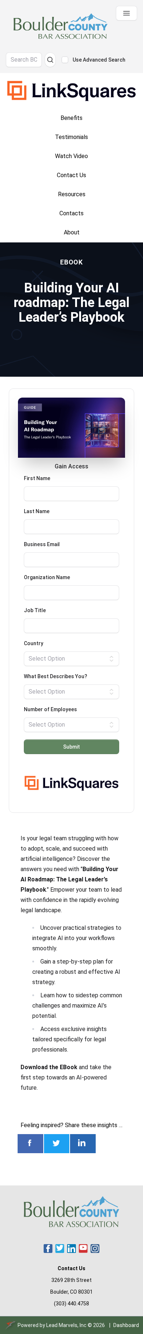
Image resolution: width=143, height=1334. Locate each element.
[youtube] (83, 1248)
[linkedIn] (71, 1248)
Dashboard (126, 1325)
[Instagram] (95, 1248)
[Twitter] (59, 1248)
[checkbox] (65, 59)
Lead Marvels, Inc (66, 1325)
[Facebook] (48, 1248)
